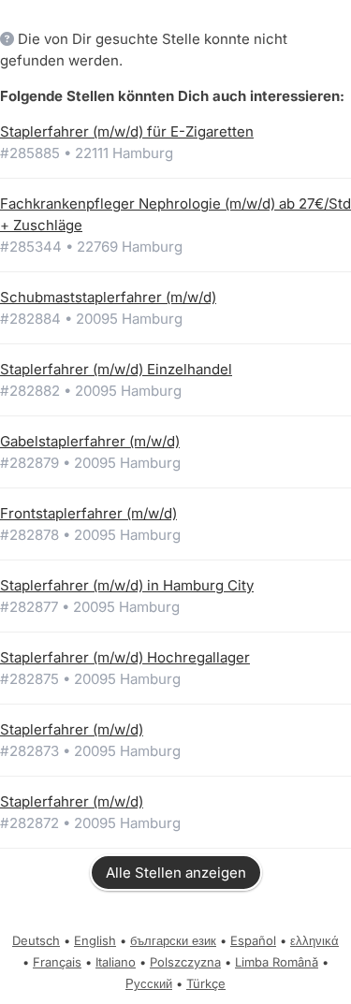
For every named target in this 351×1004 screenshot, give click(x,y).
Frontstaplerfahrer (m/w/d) (88, 513)
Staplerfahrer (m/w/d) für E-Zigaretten (127, 131)
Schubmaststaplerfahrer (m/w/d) (108, 297)
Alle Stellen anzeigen (176, 872)
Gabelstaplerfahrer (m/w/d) (90, 441)
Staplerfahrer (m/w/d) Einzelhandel (116, 369)
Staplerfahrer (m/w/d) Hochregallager (125, 657)
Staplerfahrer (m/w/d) (71, 729)
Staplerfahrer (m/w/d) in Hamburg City (127, 585)
